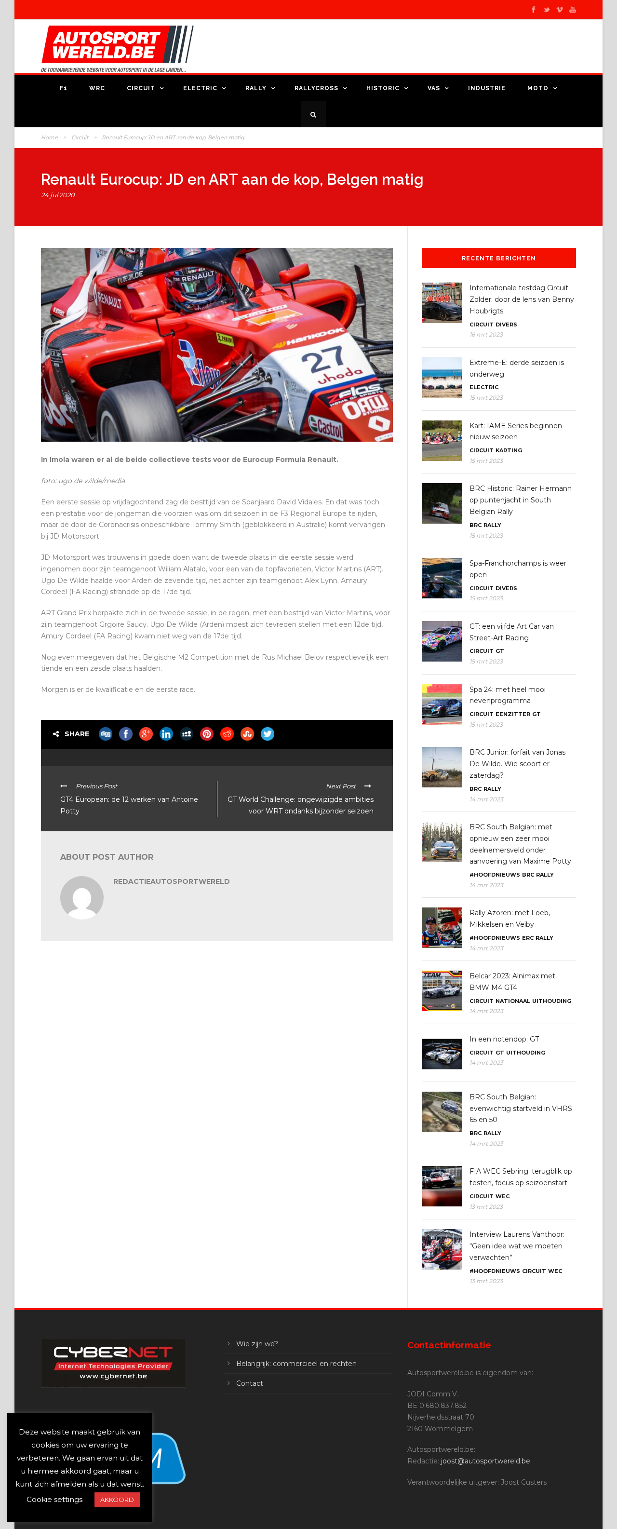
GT (500, 651)
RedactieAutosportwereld (171, 881)
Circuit (141, 88)
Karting (509, 450)
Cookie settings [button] (54, 1499)
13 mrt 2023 (486, 1206)
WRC (97, 88)
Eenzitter (513, 714)
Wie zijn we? (257, 1344)
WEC (503, 1196)
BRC (475, 525)
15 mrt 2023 (486, 397)
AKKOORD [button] (117, 1499)
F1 (63, 88)
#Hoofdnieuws (494, 874)
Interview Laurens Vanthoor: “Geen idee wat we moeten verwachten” (516, 1246)
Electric (200, 88)
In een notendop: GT (504, 1039)
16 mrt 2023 (486, 334)
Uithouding (551, 1001)
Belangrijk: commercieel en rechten (296, 1363)
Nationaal (513, 1001)
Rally (256, 88)
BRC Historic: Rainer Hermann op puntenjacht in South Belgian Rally (520, 500)
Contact (249, 1383)
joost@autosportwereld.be (485, 1461)
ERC (528, 937)
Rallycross (316, 88)
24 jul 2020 (58, 195)
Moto (538, 88)
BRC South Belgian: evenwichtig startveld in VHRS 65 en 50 (520, 1108)
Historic (383, 88)
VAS (434, 88)
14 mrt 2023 (486, 799)
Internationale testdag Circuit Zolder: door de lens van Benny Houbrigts (521, 299)
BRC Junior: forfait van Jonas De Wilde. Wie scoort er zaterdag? (517, 764)
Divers (506, 324)
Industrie (487, 88)
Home (49, 137)
